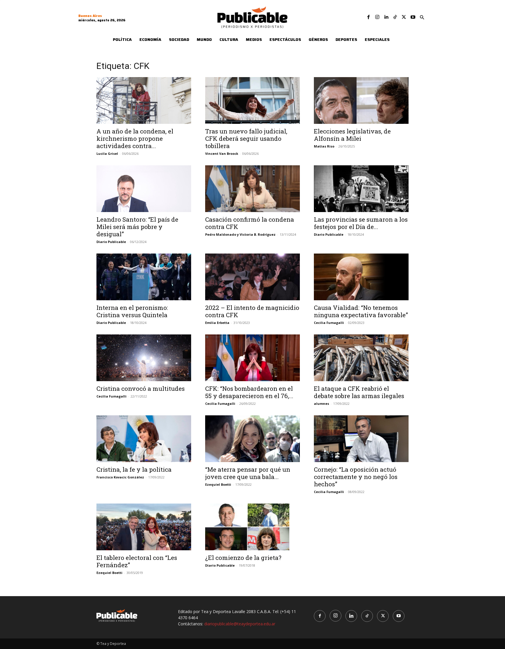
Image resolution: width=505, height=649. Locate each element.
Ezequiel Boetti (218, 484)
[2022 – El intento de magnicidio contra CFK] (252, 277)
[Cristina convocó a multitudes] (143, 357)
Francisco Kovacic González (120, 477)
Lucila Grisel (107, 153)
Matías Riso (324, 146)
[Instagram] (377, 17)
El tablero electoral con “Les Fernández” (136, 561)
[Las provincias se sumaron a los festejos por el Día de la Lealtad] (361, 188)
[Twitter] (403, 17)
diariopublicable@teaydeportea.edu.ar (239, 624)
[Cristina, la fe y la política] (143, 438)
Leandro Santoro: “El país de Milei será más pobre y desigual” (137, 226)
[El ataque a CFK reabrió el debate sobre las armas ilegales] (361, 357)
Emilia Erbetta (217, 322)
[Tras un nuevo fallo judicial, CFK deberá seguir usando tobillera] (252, 100)
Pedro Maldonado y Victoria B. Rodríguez (240, 234)
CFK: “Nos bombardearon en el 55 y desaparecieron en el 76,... (249, 392)
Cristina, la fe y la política (134, 469)
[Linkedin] (386, 17)
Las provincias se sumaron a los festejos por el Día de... (361, 223)
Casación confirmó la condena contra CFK (249, 223)
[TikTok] (395, 17)
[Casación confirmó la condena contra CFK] (252, 188)
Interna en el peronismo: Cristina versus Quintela (132, 311)
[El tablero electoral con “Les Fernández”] (143, 527)
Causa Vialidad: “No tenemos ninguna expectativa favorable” (361, 311)
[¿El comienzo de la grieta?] (252, 527)
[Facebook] (368, 17)
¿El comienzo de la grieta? (243, 557)
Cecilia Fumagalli (329, 322)
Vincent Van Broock (221, 153)
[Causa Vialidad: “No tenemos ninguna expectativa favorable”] (361, 277)
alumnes (321, 403)
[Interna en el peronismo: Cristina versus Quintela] (143, 277)
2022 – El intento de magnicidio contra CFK (252, 311)
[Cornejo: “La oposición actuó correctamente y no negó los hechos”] (361, 438)
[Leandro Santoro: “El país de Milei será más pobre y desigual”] (143, 188)
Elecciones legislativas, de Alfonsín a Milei (352, 135)
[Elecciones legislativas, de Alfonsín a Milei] (361, 100)
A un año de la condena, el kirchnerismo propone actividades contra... (134, 138)
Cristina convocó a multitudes (140, 388)
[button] (422, 17)
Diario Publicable (111, 242)
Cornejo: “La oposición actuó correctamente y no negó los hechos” (355, 476)
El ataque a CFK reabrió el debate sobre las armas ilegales (359, 392)
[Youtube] (413, 17)
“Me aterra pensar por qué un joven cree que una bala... (247, 473)
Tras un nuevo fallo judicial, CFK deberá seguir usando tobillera (246, 138)
